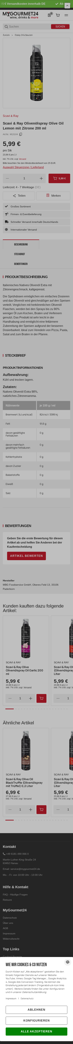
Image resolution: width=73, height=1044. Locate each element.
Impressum (11, 998)
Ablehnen (36, 1009)
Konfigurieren (36, 1020)
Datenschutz (27, 998)
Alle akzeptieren (36, 1031)
